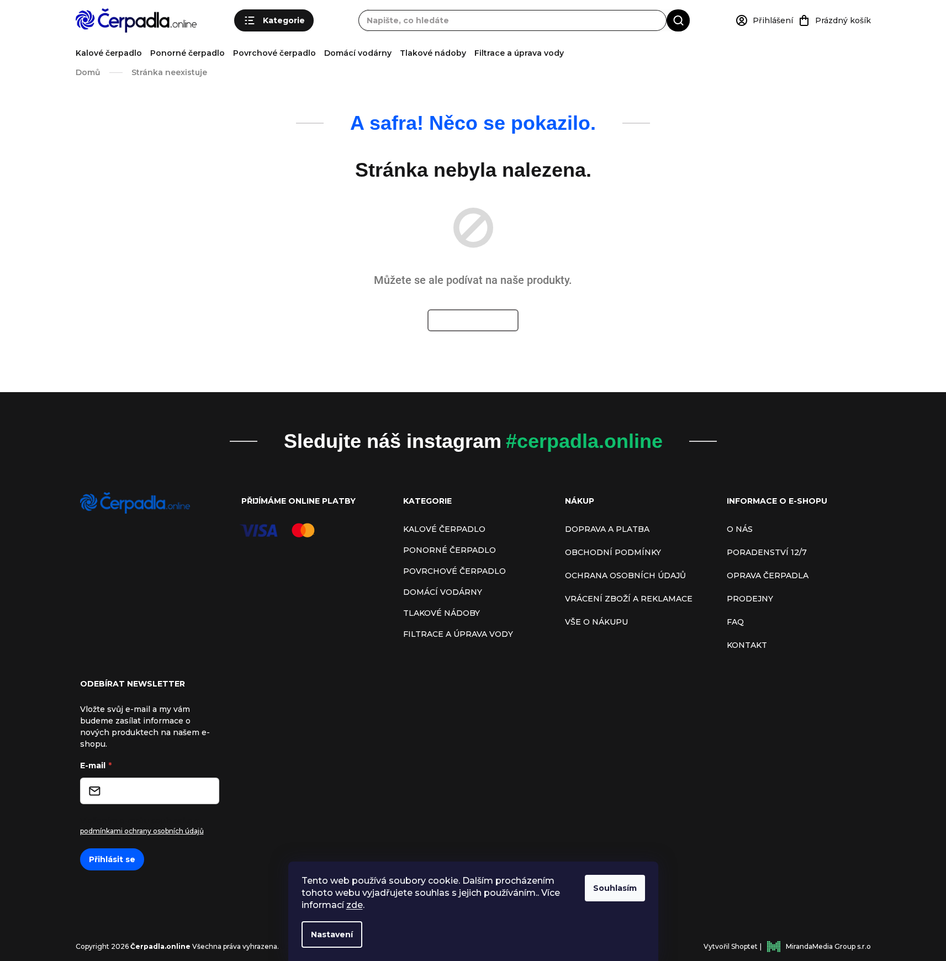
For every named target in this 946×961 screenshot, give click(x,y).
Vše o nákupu (596, 622)
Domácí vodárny (358, 53)
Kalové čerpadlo (109, 53)
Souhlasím (615, 888)
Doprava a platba (607, 529)
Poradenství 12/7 (767, 552)
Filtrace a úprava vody (519, 53)
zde (354, 905)
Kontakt (747, 645)
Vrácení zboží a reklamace (629, 599)
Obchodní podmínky (613, 552)
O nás (740, 529)
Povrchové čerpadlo (274, 53)
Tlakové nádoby (433, 53)
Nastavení (332, 934)
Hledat (678, 20)
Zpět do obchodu (473, 320)
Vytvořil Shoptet (731, 946)
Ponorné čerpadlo (187, 53)
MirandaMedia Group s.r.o (828, 946)
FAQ (735, 622)
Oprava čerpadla (767, 575)
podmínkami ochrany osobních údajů (142, 831)
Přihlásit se (112, 859)
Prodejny (750, 599)
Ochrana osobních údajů (625, 575)
